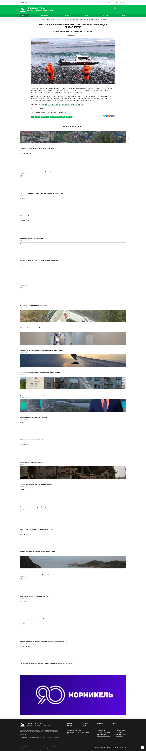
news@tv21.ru (119, 735)
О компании (66, 15)
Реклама (105, 15)
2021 (54, 19)
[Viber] (112, 116)
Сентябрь (60, 19)
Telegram (53, 112)
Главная (41, 19)
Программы (44, 15)
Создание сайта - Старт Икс (119, 747)
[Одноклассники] (108, 116)
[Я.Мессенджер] (104, 116)
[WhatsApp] (114, 116)
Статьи (124, 15)
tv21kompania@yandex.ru (103, 735)
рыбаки (37, 116)
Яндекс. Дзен (62, 112)
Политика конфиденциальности (103, 747)
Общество (69, 116)
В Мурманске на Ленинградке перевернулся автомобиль (62, 104)
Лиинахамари (45, 116)
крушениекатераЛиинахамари (57, 116)
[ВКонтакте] (106, 116)
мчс (32, 116)
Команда (86, 15)
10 (65, 19)
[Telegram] (110, 116)
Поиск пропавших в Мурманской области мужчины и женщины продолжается (88, 19)
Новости (24, 15)
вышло (106, 96)
